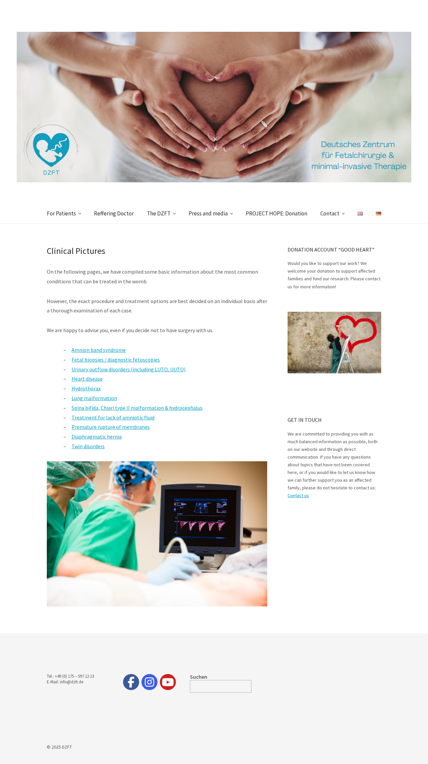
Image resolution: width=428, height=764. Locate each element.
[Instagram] (149, 682)
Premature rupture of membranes (111, 426)
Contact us (298, 495)
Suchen (198, 676)
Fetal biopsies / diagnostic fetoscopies (116, 359)
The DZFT (159, 213)
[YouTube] (168, 682)
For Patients (61, 213)
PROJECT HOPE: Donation (276, 213)
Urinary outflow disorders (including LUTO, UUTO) (129, 369)
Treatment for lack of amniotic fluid (113, 417)
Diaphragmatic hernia (97, 436)
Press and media (208, 213)
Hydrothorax (86, 388)
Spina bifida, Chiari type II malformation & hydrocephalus (137, 407)
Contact (329, 213)
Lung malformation (94, 398)
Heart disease (87, 378)
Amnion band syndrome (99, 350)
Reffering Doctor (114, 213)
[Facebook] (131, 682)
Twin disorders (88, 446)
